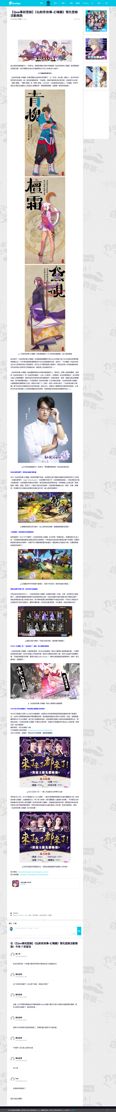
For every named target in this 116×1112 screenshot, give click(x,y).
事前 (30, 915)
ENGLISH (86, 3)
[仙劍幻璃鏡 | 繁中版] (45, 884)
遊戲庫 (78, 3)
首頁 (41, 3)
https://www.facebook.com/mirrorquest (34, 875)
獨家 (63, 3)
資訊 (55, 3)
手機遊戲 (15, 913)
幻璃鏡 (50, 915)
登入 (106, 3)
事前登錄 (35, 915)
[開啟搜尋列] (92, 3)
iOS (26, 915)
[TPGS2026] (48, 3)
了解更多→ (73, 1110)
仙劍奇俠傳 (42, 915)
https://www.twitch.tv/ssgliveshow (40, 730)
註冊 (99, 3)
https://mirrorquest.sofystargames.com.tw (33, 872)
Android (15, 915)
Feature (21, 915)
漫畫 (71, 3)
